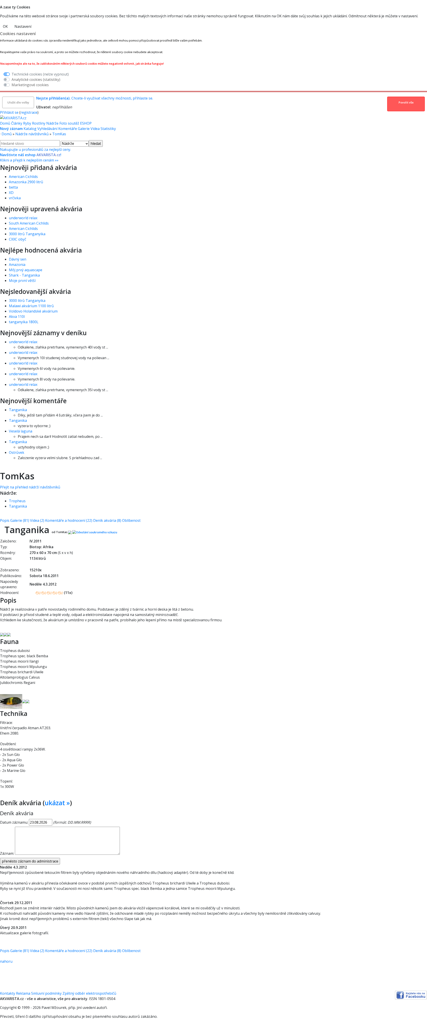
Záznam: (7, 853)
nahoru (6, 961)
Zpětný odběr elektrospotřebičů (89, 993)
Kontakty (7, 993)
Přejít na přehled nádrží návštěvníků (30, 487)
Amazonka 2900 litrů (26, 181)
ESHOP (86, 123)
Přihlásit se (9, 112)
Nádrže (52, 123)
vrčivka (15, 197)
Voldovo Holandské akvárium (33, 311)
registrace (28, 112)
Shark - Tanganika (24, 275)
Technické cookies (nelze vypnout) (40, 74)
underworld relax (23, 217)
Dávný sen (17, 259)
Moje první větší (22, 280)
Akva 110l (17, 316)
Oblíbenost (131, 520)
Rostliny (38, 123)
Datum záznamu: (14, 822)
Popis (4, 520)
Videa (95, 128)
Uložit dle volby (18, 102)
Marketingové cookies (30, 84)
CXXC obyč (17, 239)
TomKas (59, 133)
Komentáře (67, 128)
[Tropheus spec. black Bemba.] (11, 701)
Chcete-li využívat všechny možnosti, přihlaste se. (94, 98)
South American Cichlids (29, 223)
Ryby (27, 123)
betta (13, 187)
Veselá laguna (20, 431)
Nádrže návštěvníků (32, 133)
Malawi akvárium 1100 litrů (31, 305)
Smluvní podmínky (46, 993)
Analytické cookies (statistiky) (36, 79)
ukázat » (57, 803)
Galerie (84, 128)
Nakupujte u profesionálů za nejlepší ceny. (35, 155)
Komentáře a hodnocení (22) (68, 520)
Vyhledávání (47, 128)
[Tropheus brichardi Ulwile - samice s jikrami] (27, 701)
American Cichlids (23, 176)
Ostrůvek (16, 452)
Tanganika (18, 409)
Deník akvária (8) (107, 520)
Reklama (23, 993)
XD (11, 192)
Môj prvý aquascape (25, 269)
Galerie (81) (19, 520)
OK (5, 26)
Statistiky (108, 128)
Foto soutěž (69, 123)
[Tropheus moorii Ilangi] (24, 701)
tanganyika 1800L (23, 321)
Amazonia (17, 264)
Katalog (30, 128)
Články (16, 123)
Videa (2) (37, 520)
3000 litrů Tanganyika (27, 233)
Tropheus (17, 500)
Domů (5, 123)
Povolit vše (406, 102)
